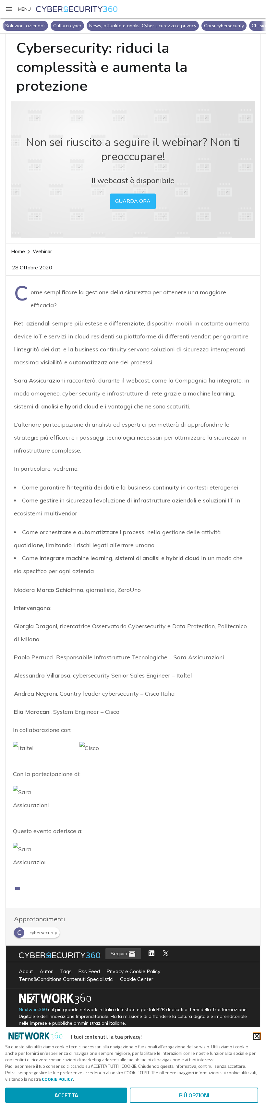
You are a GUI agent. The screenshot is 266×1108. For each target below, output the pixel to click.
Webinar (42, 251)
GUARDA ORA (133, 201)
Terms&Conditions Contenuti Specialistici (66, 979)
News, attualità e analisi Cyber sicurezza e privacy (142, 26)
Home (18, 251)
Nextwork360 (33, 1010)
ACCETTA (66, 1095)
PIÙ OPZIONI (194, 1095)
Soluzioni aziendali (25, 26)
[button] (18, 9)
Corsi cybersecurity (224, 26)
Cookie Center (136, 979)
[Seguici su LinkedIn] (151, 954)
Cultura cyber (67, 26)
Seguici (119, 953)
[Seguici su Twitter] (166, 954)
